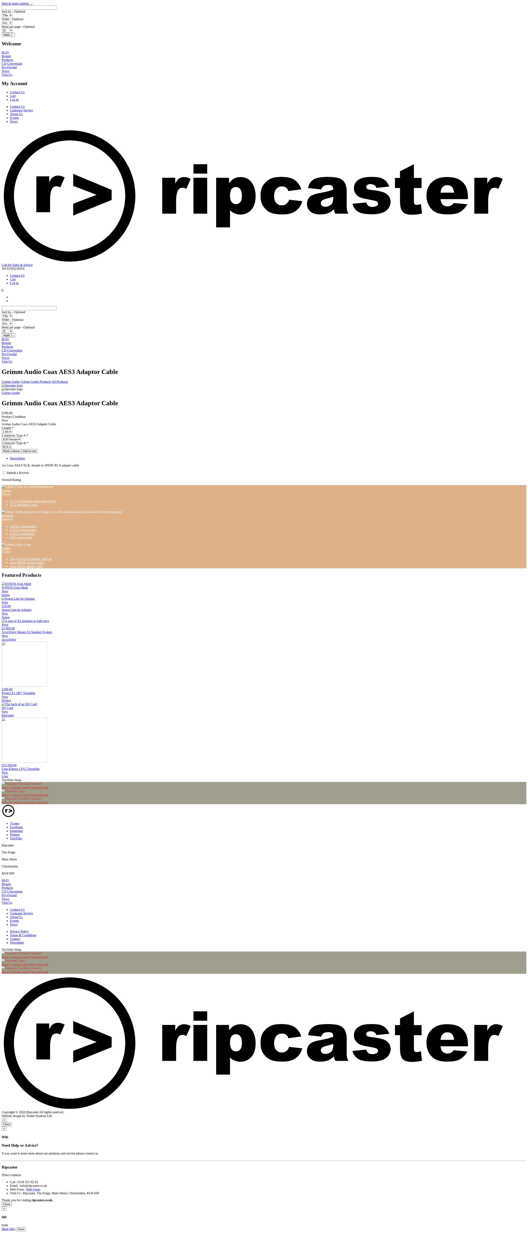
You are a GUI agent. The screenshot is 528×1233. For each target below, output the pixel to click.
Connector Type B (14, 443)
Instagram (16, 831)
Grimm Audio (11, 381)
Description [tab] (17, 458)
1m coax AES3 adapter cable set (31, 559)
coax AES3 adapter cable (26, 566)
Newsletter (17, 942)
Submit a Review (18, 473)
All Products (60, 381)
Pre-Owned (9, 67)
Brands (6, 56)
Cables (6, 548)
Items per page (11, 26)
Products (7, 60)
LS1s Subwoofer (21, 537)
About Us (16, 114)
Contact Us (17, 92)
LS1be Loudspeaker (23, 526)
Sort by (6, 11)
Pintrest (15, 834)
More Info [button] (8, 1229)
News (5, 71)
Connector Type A (14, 435)
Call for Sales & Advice (17, 265)
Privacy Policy (19, 931)
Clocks (6, 490)
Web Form (33, 1189)
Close (6, 1124)
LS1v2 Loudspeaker (23, 530)
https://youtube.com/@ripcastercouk (25, 787)
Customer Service (21, 110)
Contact (15, 939)
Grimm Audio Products (36, 381)
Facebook (16, 827)
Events (14, 118)
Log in (14, 99)
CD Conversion (12, 63)
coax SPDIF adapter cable (27, 562)
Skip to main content (15, 3)
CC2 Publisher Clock (24, 505)
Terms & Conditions (23, 935)
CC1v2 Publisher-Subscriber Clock (33, 501)
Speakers (7, 515)
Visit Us (7, 74)
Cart (12, 96)
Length (6, 428)
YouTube (16, 838)
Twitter (14, 823)
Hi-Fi (5, 52)
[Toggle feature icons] (31, 4)
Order (5, 19)
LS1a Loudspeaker (22, 534)
